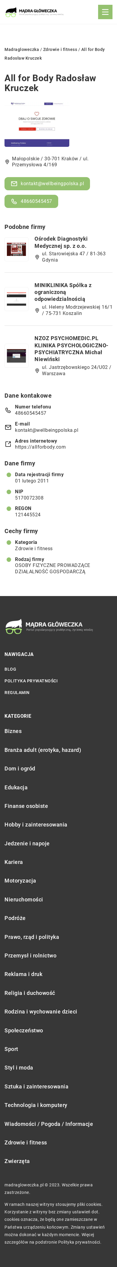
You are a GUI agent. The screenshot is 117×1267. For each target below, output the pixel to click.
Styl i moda (18, 1067)
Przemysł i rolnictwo (30, 955)
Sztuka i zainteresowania (36, 1086)
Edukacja (16, 787)
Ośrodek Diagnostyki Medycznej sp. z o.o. (61, 242)
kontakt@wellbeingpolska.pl (52, 183)
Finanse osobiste (26, 806)
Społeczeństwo (23, 1030)
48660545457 (36, 201)
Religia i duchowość (29, 993)
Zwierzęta (17, 1161)
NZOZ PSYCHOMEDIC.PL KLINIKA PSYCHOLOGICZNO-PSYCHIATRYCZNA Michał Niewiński (71, 348)
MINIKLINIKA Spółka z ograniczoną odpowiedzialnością (63, 292)
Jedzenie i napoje (27, 843)
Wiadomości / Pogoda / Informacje (48, 1124)
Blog (10, 669)
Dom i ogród (19, 768)
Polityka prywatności (31, 680)
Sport (11, 1049)
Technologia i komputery (36, 1105)
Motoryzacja (20, 880)
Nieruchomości (23, 899)
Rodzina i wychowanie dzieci (40, 1011)
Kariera (13, 862)
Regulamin (17, 692)
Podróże (15, 918)
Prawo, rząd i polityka (31, 937)
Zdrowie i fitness (34, 548)
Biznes (13, 731)
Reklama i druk (23, 974)
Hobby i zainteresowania (36, 824)
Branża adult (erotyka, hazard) (42, 750)
